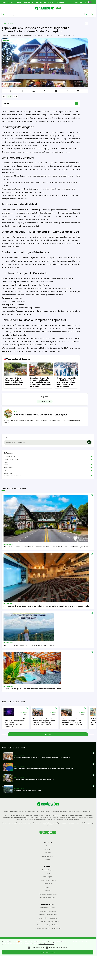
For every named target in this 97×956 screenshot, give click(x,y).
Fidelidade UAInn (47, 856)
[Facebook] (41, 834)
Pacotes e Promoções (47, 897)
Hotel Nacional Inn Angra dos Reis (48, 922)
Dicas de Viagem (7, 23)
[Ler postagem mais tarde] (86, 23)
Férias (6, 465)
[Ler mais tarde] (91, 495)
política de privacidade (46, 944)
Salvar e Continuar (48, 952)
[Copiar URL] (78, 90)
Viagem (6, 462)
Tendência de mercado (12, 459)
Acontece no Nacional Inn (12, 476)
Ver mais (47, 734)
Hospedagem (8, 468)
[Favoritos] (86, 14)
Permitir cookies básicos (38, 947)
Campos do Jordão (44, 401)
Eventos (6, 470)
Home (48, 846)
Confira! (7, 423)
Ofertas (47, 860)
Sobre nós (48, 849)
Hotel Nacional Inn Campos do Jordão (48, 928)
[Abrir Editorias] (10, 14)
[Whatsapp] (54, 834)
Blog (19, 2)
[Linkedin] (47, 834)
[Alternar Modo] (15, 96)
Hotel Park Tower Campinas (48, 915)
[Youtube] (51, 834)
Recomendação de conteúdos (58, 947)
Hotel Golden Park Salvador (48, 918)
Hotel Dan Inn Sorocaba (48, 911)
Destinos (48, 853)
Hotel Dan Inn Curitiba (47, 908)
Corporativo (8, 473)
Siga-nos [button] (78, 2)
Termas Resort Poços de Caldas (48, 925)
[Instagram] (44, 834)
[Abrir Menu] (4, 14)
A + (4, 96)
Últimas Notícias (8, 2)
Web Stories (28, 2)
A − (9, 96)
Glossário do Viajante (44, 2)
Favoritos (60, 2)
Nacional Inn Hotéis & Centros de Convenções (18, 35)
